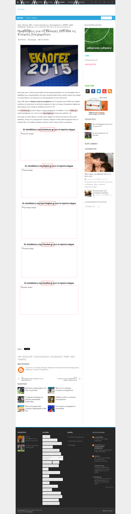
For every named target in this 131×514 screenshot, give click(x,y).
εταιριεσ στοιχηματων (41, 356)
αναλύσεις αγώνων (50, 440)
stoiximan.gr (22, 359)
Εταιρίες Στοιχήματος (76, 437)
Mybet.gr (74, 110)
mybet (72, 356)
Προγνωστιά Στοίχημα (50, 500)
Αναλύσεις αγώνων (75, 441)
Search (113, 17)
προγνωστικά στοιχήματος (52, 443)
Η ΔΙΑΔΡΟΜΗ (98, 437)
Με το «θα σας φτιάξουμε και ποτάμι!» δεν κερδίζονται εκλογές (102, 459)
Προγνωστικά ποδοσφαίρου (52, 496)
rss (110, 91)
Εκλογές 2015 (27, 356)
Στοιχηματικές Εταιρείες (51, 493)
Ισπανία (56, 462)
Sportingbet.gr (48, 113)
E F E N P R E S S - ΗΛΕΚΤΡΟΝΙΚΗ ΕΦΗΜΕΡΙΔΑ (99, 446)
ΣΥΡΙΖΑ (66, 356)
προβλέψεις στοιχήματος (51, 453)
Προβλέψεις (47, 462)
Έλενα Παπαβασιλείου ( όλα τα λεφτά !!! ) (32, 438)
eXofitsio (97, 456)
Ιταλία (45, 469)
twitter (99, 91)
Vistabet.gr (47, 244)
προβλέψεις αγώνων (50, 486)
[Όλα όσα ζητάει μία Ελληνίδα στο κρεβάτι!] (88, 196)
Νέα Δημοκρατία (56, 356)
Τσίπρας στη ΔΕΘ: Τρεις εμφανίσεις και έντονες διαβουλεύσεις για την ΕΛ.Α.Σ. (102, 469)
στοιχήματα (47, 489)
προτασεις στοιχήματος (51, 472)
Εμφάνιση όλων (109, 487)
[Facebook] (92, 2)
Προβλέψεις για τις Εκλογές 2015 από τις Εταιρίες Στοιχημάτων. (47, 32)
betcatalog (21, 9)
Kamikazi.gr (97, 477)
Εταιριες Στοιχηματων (76, 2)
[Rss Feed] (113, 2)
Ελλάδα (46, 483)
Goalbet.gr (47, 283)
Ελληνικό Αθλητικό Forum (93, 25)
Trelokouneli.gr (99, 465)
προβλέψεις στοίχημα (50, 465)
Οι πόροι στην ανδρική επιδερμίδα (101, 439)
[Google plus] (100, 2)
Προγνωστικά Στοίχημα (51, 450)
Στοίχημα (46, 436)
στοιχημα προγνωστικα (51, 503)
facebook (93, 91)
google (88, 91)
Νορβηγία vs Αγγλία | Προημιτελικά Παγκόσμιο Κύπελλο (51, 18)
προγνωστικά (47, 447)
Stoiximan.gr (25, 110)
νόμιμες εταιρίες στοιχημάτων (40, 101)
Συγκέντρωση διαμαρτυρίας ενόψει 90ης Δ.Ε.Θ (103, 450)
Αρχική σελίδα (107, 511)
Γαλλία (46, 476)
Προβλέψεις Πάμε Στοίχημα (52, 479)
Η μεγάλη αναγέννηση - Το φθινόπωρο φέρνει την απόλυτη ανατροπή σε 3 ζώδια (102, 481)
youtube (104, 91)
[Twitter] (96, 2)
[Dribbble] (109, 2)
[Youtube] (104, 2)
